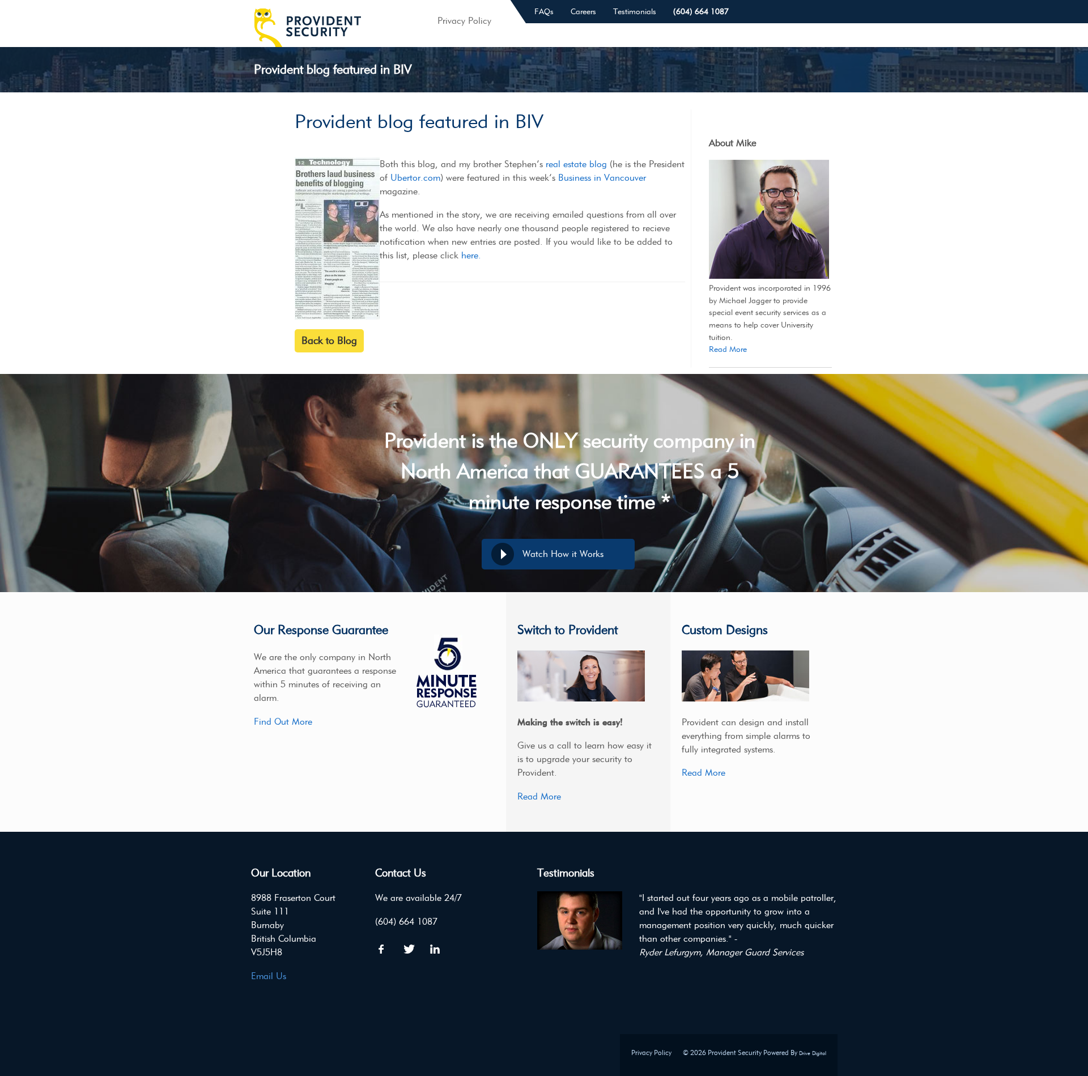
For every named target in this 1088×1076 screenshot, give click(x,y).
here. (471, 255)
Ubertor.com (415, 177)
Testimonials (634, 11)
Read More (728, 349)
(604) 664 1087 (701, 11)
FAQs (544, 11)
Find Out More (283, 721)
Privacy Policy (651, 1052)
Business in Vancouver (602, 177)
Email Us (268, 976)
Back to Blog (329, 340)
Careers (583, 11)
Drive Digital (812, 1053)
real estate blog (576, 164)
